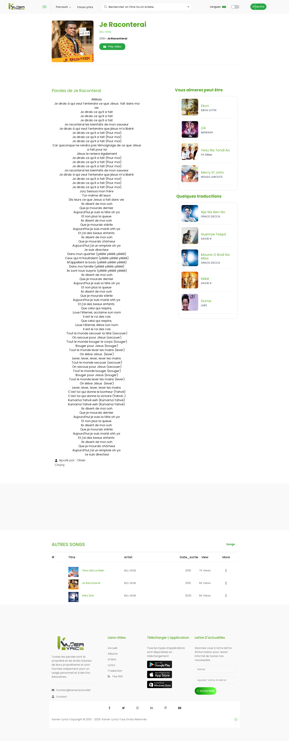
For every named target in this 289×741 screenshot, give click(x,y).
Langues (215, 7)
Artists (112, 659)
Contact (61, 697)
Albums (113, 654)
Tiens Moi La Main (93, 570)
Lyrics (111, 665)
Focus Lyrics (85, 7)
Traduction (115, 671)
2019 (188, 583)
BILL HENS (105, 32)
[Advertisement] (144, 75)
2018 (188, 570)
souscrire (207, 691)
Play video (114, 46)
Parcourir (62, 7)
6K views (205, 583)
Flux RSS (117, 676)
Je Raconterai (91, 583)
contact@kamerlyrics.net (73, 690)
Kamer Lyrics (110, 719)
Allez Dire (88, 595)
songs (230, 544)
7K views (205, 570)
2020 (188, 595)
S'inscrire (258, 7)
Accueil (112, 648)
